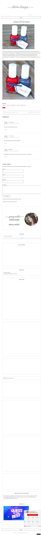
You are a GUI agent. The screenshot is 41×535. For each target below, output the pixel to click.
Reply (5, 129)
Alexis (10, 135)
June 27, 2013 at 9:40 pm (14, 150)
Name (3, 169)
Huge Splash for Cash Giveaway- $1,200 (11, 112)
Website (4, 179)
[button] (21, 17)
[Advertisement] (12, 339)
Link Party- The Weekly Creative (33, 112)
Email (3, 174)
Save (4, 107)
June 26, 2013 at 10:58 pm (14, 123)
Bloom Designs (20, 7)
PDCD (27, 532)
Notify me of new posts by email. (10, 201)
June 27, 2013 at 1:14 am (14, 137)
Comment (4, 184)
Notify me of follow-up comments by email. (12, 199)
